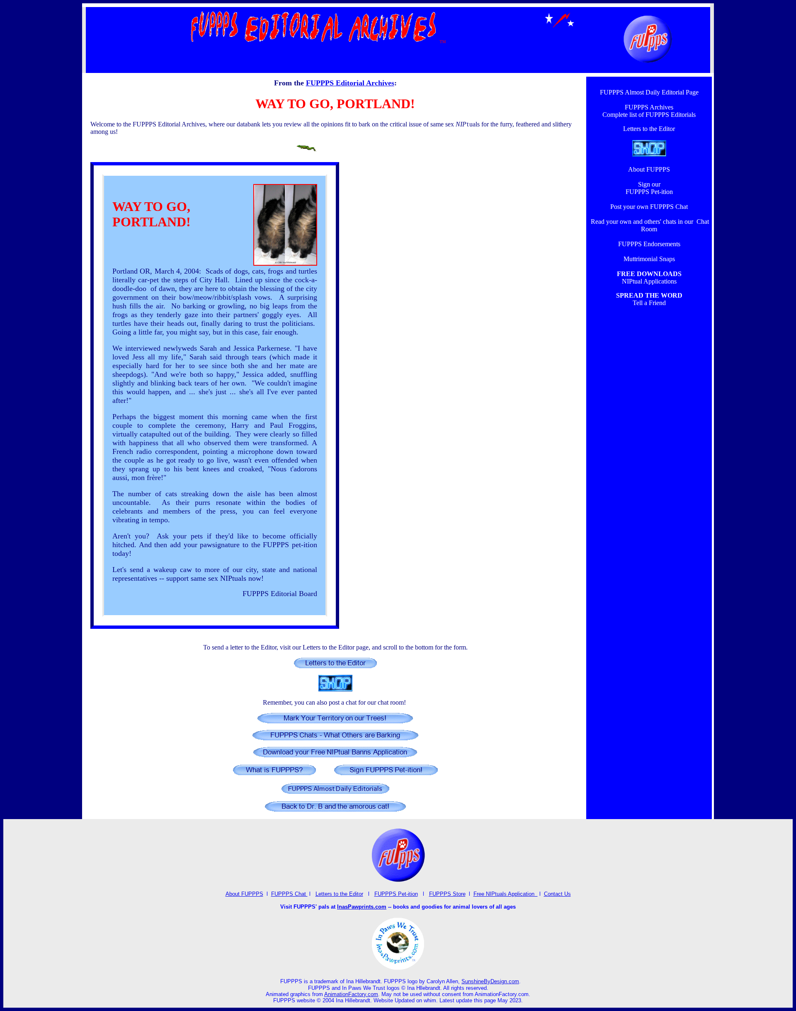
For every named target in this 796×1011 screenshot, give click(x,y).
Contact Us (557, 894)
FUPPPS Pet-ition (396, 894)
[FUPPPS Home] (398, 881)
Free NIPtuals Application (505, 894)
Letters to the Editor (339, 894)
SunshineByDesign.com (490, 981)
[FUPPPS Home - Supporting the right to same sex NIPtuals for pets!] (648, 64)
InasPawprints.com (361, 907)
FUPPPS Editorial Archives (350, 83)
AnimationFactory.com (351, 994)
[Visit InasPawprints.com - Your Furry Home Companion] (398, 968)
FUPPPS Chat (289, 894)
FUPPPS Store (447, 894)
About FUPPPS (244, 894)
